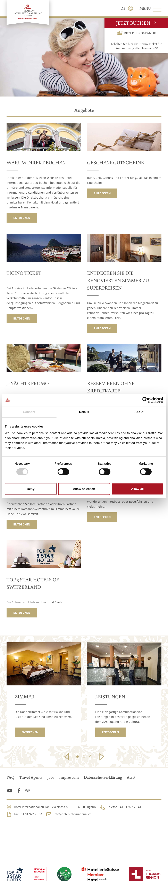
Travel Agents (30, 777)
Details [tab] (84, 412)
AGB (131, 777)
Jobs (50, 777)
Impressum (69, 777)
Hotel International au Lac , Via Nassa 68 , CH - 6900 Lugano (55, 807)
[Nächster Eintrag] (101, 757)
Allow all (137, 489)
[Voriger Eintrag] (67, 757)
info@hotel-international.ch (73, 814)
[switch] (63, 471)
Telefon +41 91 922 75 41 (124, 807)
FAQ (10, 777)
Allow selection (84, 489)
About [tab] (138, 412)
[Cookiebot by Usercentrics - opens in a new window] (145, 400)
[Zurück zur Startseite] (28, 12)
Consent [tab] (29, 412)
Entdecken (21, 218)
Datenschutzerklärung (103, 777)
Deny (30, 489)
